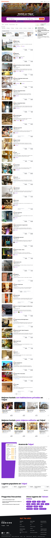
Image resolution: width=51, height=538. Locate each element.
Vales (24, 536)
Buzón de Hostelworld (43, 534)
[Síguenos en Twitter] (3, 522)
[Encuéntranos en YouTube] (7, 522)
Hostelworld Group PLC (43, 522)
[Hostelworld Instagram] (5, 522)
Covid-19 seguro (17, 378)
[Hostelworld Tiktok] (11, 522)
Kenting (34, 501)
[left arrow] (46, 398)
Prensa (41, 524)
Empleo (41, 526)
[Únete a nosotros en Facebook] (2, 522)
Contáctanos (21, 530)
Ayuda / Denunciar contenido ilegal (23, 532)
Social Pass (31, 522)
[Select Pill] (47, 1)
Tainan (39, 501)
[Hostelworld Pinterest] (9, 522)
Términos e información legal (15, 536)
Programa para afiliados (44, 532)
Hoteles (21, 524)
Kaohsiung (28, 501)
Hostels (21, 522)
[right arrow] (49, 398)
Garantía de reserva (32, 526)
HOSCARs (31, 528)
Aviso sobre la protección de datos (5, 536)
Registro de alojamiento (44, 530)
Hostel (14, 52)
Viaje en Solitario (32, 530)
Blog (30, 524)
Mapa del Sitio (35, 536)
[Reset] (25, 19)
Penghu (41, 506)
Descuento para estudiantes (33, 532)
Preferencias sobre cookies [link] (41, 536)
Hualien (43, 501)
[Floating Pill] (14, 394)
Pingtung (35, 506)
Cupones (21, 536)
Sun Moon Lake (29, 506)
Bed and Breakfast (22, 526)
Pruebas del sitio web (29, 536)
